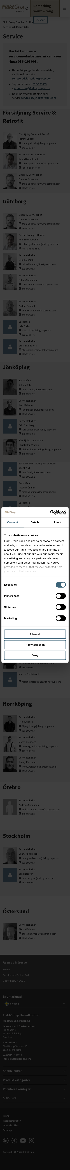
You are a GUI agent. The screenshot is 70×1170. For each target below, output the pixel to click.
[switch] (61, 596)
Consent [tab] (12, 522)
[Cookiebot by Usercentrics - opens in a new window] (50, 512)
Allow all (35, 634)
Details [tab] (35, 522)
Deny (35, 655)
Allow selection (35, 644)
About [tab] (57, 522)
